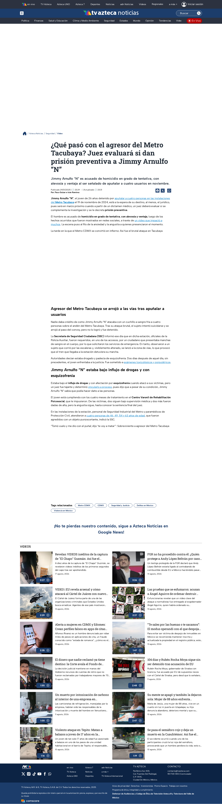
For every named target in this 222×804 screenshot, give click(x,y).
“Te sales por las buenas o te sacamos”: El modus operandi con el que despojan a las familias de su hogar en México (174, 627)
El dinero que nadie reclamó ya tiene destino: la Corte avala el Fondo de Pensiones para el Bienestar (80, 662)
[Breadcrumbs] (26, 133)
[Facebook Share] (157, 191)
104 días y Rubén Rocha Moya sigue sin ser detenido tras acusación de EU (174, 662)
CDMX (101, 505)
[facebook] (45, 775)
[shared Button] (169, 191)
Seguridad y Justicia (120, 505)
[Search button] (199, 13)
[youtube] (39, 775)
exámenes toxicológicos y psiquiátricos (147, 362)
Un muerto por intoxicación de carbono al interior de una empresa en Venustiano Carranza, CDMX (82, 697)
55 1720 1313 (173, 774)
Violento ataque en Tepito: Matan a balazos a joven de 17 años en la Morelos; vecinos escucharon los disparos (78, 732)
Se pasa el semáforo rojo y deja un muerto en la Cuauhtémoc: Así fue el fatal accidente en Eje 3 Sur (171, 732)
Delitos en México (145, 505)
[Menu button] (33, 13)
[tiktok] (34, 775)
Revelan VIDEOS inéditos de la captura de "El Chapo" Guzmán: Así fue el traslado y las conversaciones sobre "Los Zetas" (81, 556)
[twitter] (23, 775)
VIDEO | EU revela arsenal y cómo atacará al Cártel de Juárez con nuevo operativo (80, 591)
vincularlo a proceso (100, 387)
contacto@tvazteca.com (178, 771)
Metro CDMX (84, 505)
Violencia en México (63, 510)
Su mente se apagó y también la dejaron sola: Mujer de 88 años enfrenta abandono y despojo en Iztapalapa (174, 697)
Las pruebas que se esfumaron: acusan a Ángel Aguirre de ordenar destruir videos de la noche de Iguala (173, 591)
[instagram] (29, 775)
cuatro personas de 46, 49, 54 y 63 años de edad (115, 415)
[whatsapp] (49, 774)
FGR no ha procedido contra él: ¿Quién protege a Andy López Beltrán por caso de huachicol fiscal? (173, 556)
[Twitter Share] (163, 191)
